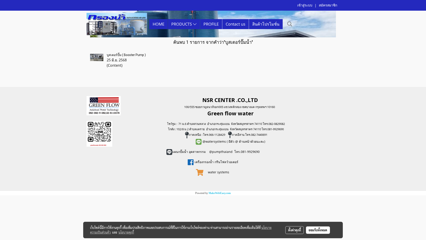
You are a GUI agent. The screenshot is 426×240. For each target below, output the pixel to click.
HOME (158, 24)
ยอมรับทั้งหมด (318, 230)
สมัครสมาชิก (328, 5)
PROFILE (211, 24)
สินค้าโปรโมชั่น (265, 24)
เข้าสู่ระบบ (304, 5)
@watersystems (214, 141)
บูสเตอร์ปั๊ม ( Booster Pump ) (126, 55)
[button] (290, 24)
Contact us (235, 24)
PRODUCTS (182, 24)
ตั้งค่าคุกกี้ (294, 230)
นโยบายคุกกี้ (126, 232)
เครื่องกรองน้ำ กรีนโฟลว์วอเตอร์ (216, 162)
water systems (219, 172)
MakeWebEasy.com (220, 193)
